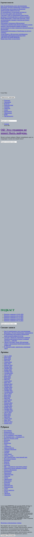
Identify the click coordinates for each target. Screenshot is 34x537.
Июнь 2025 (7, 378)
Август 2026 (8, 356)
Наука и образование (10, 470)
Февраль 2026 (8, 365)
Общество (7, 108)
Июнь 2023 (7, 415)
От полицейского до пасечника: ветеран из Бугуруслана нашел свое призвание (13, 12)
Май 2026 (7, 360)
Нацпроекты (8, 111)
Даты (5, 444)
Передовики (8, 481)
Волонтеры (7, 443)
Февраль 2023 (8, 421)
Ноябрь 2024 (8, 389)
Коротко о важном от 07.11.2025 (13, 320)
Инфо (6, 114)
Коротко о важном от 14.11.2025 (13, 319)
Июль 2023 (7, 414)
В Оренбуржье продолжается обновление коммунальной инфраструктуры (13, 9)
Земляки (6, 452)
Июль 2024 (7, 395)
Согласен (3, 535)
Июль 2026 (7, 357)
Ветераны (7, 440)
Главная (6, 124)
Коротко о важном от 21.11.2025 (13, 316)
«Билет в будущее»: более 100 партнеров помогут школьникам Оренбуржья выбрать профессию (17, 343)
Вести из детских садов (11, 438)
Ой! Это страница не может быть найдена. (14, 131)
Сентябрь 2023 (8, 410)
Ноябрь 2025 (8, 370)
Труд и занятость (9, 490)
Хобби (6, 491)
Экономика (7, 102)
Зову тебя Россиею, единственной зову (15, 457)
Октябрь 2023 (8, 409)
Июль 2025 (7, 376)
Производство (8, 485)
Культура (7, 103)
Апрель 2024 (8, 400)
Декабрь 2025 (8, 368)
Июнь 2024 (7, 396)
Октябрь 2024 (8, 390)
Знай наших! (8, 454)
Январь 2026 (8, 367)
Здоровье (7, 106)
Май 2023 (7, 417)
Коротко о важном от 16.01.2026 (13, 314)
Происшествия (8, 105)
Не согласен (11, 535)
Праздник (7, 484)
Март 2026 (7, 363)
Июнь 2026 (7, 359)
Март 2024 (7, 401)
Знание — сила (8, 455)
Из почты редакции (10, 459)
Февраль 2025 (8, 384)
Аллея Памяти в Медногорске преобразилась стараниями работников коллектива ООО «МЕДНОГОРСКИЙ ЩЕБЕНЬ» (14, 35)
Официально (8, 113)
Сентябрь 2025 (8, 373)
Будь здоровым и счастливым (13, 435)
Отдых (6, 477)
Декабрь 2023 (8, 406)
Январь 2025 (8, 385)
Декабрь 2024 (8, 387)
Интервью (7, 460)
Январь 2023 (8, 423)
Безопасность (8, 432)
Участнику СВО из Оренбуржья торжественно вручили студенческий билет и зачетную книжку (15, 16)
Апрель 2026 (8, 362)
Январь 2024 (8, 404)
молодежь (7, 465)
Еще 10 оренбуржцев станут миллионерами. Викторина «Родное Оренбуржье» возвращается (15, 6)
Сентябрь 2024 (8, 392)
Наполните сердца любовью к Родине (15, 468)
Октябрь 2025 (8, 371)
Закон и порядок (9, 448)
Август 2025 (8, 374)
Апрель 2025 (8, 381)
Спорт (6, 110)
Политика (7, 100)
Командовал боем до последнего (10, 39)
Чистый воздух (8, 116)
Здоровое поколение (10, 449)
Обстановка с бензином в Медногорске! (13, 23)
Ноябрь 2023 (8, 407)
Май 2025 (7, 379)
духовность (7, 446)
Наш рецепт (7, 473)
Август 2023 (8, 412)
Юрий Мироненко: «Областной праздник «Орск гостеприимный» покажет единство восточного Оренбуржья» (15, 20)
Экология (7, 493)
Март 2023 (7, 420)
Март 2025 (7, 382)
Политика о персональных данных (11, 523)
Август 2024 (8, 393)
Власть (6, 441)
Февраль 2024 (8, 403)
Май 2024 (7, 398)
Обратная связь (8, 474)
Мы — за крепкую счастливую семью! (15, 466)
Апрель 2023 (8, 418)
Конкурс (6, 462)
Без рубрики (8, 430)
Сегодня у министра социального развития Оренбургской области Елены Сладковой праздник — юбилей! (17, 339)
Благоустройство (9, 433)
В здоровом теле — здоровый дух (14, 437)
